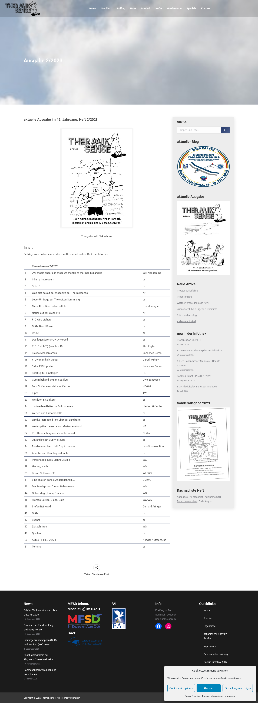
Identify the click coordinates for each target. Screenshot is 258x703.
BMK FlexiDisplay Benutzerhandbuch (197, 386)
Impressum (230, 696)
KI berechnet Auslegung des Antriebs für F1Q (201, 350)
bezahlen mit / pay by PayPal (215, 636)
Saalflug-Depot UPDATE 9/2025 (194, 376)
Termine (208, 618)
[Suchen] (225, 130)
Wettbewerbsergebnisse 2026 (193, 303)
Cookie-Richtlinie (192, 696)
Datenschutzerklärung (212, 696)
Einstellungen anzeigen (237, 688)
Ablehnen (208, 688)
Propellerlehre (184, 296)
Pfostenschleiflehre (187, 290)
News (207, 610)
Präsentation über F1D (189, 340)
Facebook (171, 614)
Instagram (170, 619)
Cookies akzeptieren (181, 688)
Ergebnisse (210, 626)
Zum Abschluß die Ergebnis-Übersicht (197, 309)
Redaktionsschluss (187, 501)
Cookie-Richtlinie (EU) (215, 662)
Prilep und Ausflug (187, 315)
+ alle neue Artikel (186, 321)
